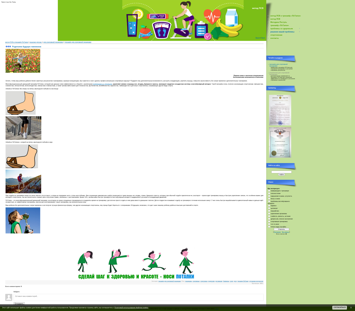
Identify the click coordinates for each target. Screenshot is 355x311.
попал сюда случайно (278, 227)
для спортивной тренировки (53, 42)
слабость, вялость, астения (280, 216)
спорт (231, 281)
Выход (258, 38)
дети (235, 281)
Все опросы (285, 232)
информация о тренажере (280, 191)
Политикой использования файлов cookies (131, 307)
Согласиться (340, 307)
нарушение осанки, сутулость (281, 196)
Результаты (277, 232)
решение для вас (36, 42)
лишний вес (275, 211)
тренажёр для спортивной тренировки (78, 42)
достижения (218, 281)
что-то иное (275, 224)
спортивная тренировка (279, 221)
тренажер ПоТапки (242, 281)
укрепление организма (279, 213)
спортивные (196, 281)
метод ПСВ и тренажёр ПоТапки (16, 42)
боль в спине (275, 199)
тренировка (188, 281)
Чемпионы (226, 281)
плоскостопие (276, 193)
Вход (263, 38)
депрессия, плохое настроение (282, 219)
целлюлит (274, 208)
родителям (211, 281)
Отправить (19, 304)
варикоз (273, 205)
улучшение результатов (256, 281)
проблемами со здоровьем (102, 84)
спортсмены (203, 281)
